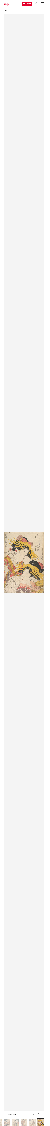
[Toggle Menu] (42, 4)
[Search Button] (36, 4)
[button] (24, 562)
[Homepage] (6, 3)
